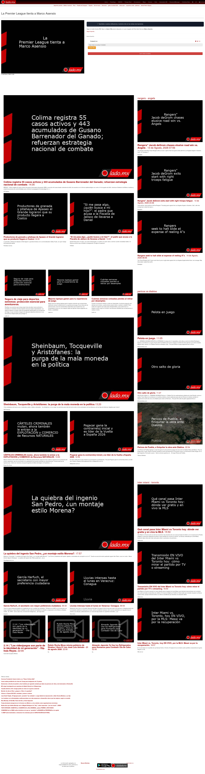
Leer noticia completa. (145, 53)
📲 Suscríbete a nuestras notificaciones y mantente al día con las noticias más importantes (120, 24)
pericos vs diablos (147, 291)
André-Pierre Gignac (146, 5)
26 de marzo (97, 5)
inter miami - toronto (148, 482)
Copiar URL (92, 47)
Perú (74, 5)
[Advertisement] (52, 258)
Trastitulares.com (100, 769)
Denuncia (104, 5)
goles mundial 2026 (113, 5)
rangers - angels (146, 98)
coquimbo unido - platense (132, 5)
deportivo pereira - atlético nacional (63, 5)
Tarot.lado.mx (130, 763)
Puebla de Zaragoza (82, 5)
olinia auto (122, 5)
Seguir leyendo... (91, 31)
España (90, 5)
